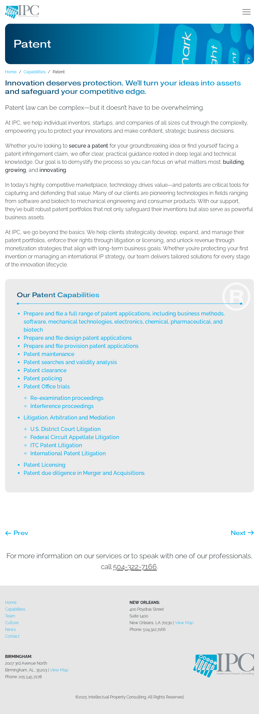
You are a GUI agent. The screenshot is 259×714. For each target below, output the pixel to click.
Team (10, 616)
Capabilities (15, 609)
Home (11, 602)
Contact (12, 636)
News (10, 629)
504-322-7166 (135, 566)
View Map (184, 622)
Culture (12, 622)
